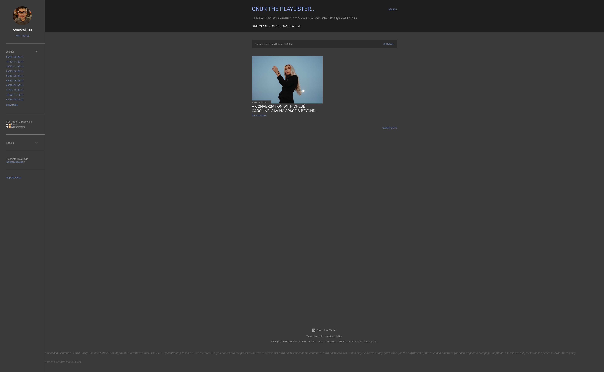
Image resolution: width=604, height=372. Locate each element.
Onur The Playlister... (284, 9)
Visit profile (22, 35)
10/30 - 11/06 (14, 66)
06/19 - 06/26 (14, 71)
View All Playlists (269, 26)
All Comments (18, 127)
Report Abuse (13, 177)
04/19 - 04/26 (14, 99)
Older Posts (389, 128)
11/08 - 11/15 (14, 95)
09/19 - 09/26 (14, 80)
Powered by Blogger (327, 330)
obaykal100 (22, 30)
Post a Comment (259, 115)
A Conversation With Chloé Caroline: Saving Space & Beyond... (285, 108)
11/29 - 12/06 (14, 90)
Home (255, 26)
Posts (14, 124)
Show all (388, 44)
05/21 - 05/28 (14, 57)
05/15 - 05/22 (14, 76)
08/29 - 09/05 (14, 85)
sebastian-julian (333, 336)
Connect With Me (291, 26)
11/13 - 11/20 (14, 61)
